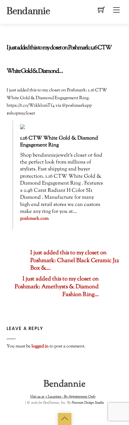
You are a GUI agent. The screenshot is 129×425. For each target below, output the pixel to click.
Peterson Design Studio (88, 402)
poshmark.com (34, 219)
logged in (40, 346)
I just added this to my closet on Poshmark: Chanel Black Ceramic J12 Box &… (74, 261)
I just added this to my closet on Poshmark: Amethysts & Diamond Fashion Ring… (57, 287)
